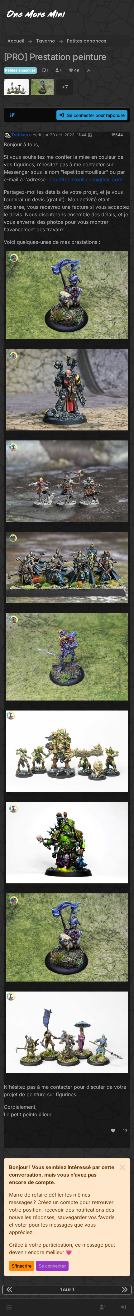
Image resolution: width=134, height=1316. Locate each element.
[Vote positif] (113, 1130)
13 (125, 1130)
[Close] (122, 1167)
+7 (65, 87)
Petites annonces (20, 70)
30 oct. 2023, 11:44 (68, 134)
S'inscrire (21, 1265)
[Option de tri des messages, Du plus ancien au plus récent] (12, 115)
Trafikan (19, 134)
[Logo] (36, 15)
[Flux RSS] (88, 70)
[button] (8, 1307)
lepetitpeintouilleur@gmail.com (86, 179)
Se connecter (52, 1265)
